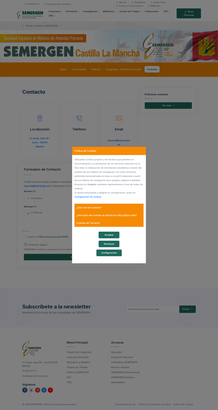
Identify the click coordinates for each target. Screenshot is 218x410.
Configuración (109, 252)
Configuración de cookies (87, 197)
